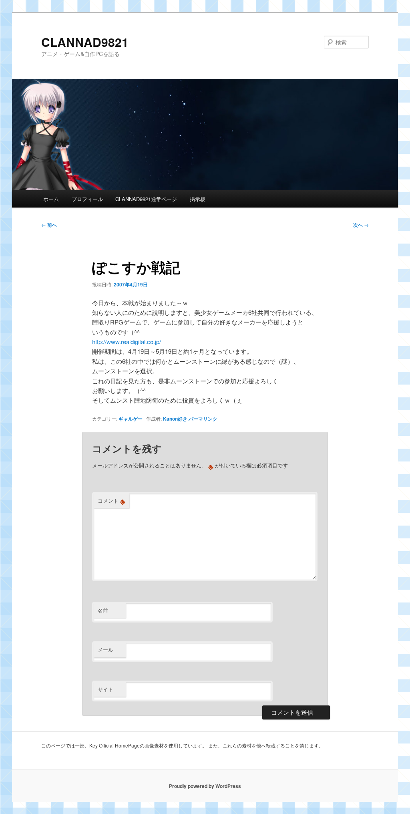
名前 (103, 610)
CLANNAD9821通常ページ (146, 199)
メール (105, 649)
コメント (111, 500)
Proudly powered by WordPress (205, 786)
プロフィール (87, 199)
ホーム (51, 199)
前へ (49, 224)
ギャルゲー (131, 418)
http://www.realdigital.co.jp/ (126, 341)
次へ (361, 224)
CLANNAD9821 (85, 41)
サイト (105, 689)
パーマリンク (203, 418)
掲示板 (197, 199)
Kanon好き (175, 418)
